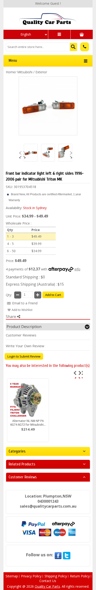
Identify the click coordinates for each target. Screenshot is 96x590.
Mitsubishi (24, 72)
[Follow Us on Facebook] (58, 554)
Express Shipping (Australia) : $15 (35, 284)
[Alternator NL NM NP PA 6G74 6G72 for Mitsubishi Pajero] (28, 399)
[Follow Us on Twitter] (66, 554)
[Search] (73, 47)
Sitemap (12, 576)
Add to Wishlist (22, 310)
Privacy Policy (31, 576)
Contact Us (47, 581)
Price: (10, 260)
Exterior (41, 72)
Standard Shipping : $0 (25, 277)
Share (11, 316)
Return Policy (80, 576)
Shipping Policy (56, 576)
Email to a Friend (25, 303)
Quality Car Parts (47, 586)
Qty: (9, 295)
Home (10, 72)
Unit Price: (13, 216)
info (77, 269)
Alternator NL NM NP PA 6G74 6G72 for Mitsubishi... (28, 423)
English (26, 34)
